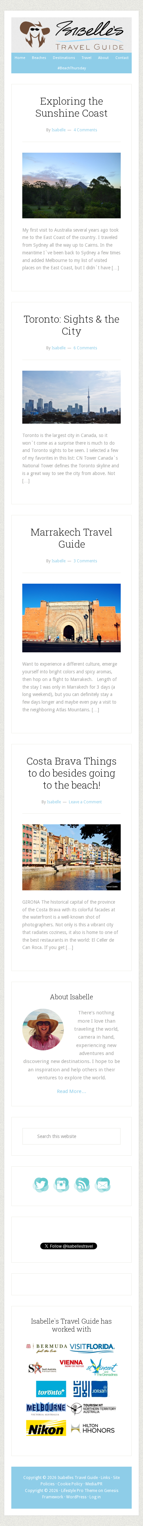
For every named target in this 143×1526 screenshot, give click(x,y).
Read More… (71, 1091)
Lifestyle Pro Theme (79, 1490)
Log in (95, 1497)
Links (105, 1477)
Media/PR (93, 1484)
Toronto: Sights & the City (71, 324)
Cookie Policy (70, 1484)
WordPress (76, 1497)
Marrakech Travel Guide (71, 537)
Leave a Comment (85, 802)
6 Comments (85, 348)
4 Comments (85, 130)
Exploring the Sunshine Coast (71, 106)
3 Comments (85, 561)
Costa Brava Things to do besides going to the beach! (71, 772)
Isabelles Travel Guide (71, 35)
